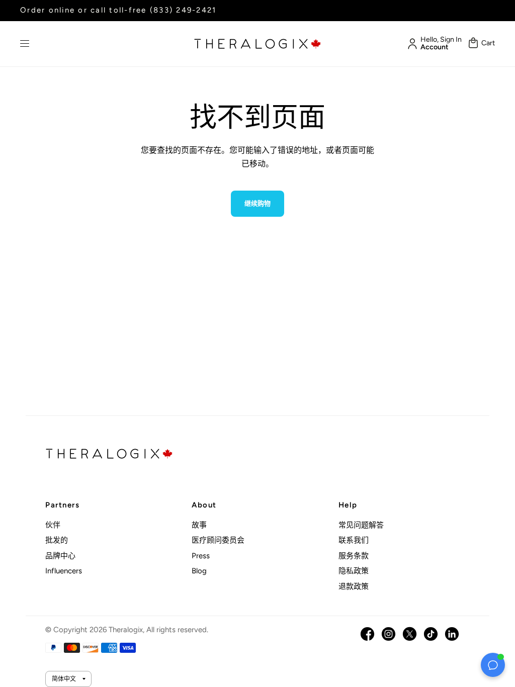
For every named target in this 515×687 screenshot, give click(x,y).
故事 (199, 525)
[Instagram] (388, 634)
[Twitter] (409, 634)
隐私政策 (353, 570)
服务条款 (353, 555)
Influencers (63, 570)
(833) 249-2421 (183, 10)
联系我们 (353, 540)
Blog (199, 570)
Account (434, 47)
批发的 (56, 540)
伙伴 (52, 525)
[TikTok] (430, 634)
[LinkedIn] (452, 634)
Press (201, 555)
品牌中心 (60, 555)
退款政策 (353, 586)
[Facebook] (367, 634)
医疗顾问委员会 (218, 540)
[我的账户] (410, 43)
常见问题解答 (361, 525)
